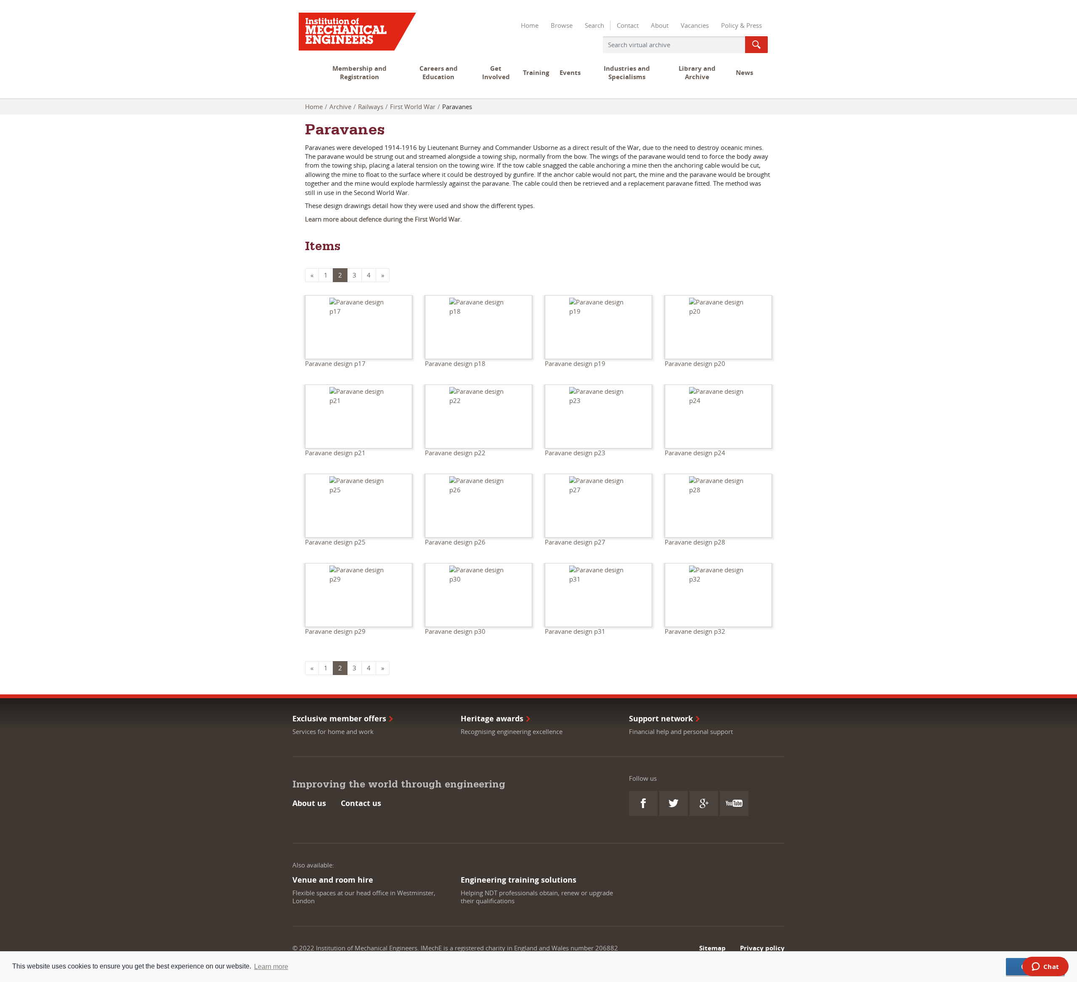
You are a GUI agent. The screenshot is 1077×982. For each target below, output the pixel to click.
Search (594, 25)
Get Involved (496, 72)
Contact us (361, 803)
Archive (340, 106)
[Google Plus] (704, 803)
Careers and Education (438, 72)
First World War (412, 106)
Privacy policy (762, 948)
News (744, 72)
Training (536, 72)
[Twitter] (673, 803)
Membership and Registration (359, 72)
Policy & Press (741, 25)
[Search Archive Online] (756, 44)
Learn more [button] (271, 966)
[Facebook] (643, 803)
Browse (562, 25)
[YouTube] (734, 803)
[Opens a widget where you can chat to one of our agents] (1045, 967)
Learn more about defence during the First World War (382, 219)
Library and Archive (697, 72)
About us (309, 803)
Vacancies (695, 25)
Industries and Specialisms (627, 72)
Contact (628, 25)
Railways (370, 106)
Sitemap (712, 948)
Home (529, 25)
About (659, 25)
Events (570, 72)
